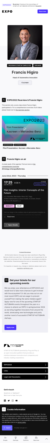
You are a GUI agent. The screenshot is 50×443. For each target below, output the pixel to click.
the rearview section (22, 110)
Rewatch (38, 6)
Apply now (10, 327)
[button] (25, 213)
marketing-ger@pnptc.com (25, 268)
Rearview (42, 11)
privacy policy (22, 422)
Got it (8, 428)
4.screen (25, 83)
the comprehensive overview (18, 165)
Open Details (13, 225)
